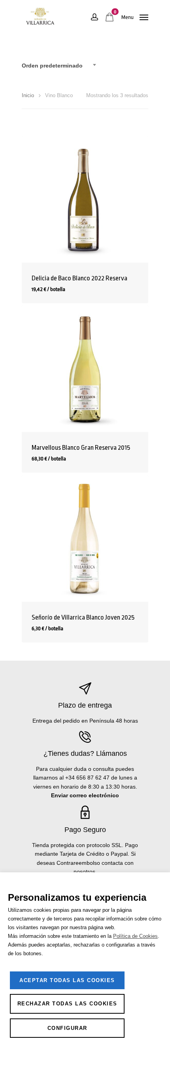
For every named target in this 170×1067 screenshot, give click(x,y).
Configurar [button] (67, 1028)
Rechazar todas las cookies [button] (67, 1004)
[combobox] (61, 65)
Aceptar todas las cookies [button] (67, 980)
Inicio (28, 95)
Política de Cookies (135, 936)
